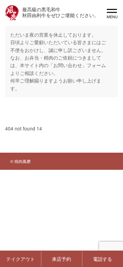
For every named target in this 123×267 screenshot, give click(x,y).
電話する (102, 258)
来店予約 (61, 258)
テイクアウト (20, 258)
